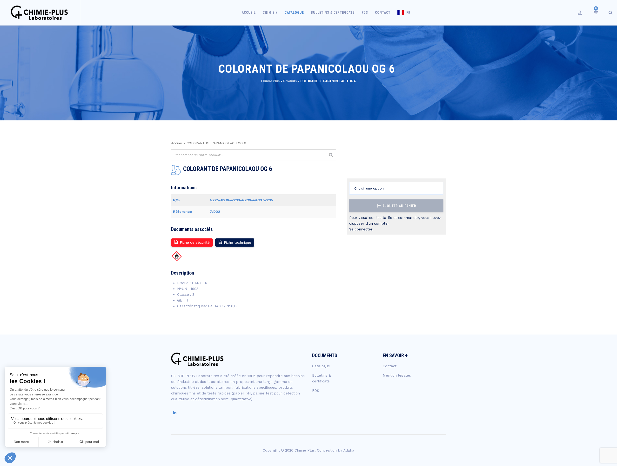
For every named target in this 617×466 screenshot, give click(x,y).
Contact (382, 12)
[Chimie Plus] (39, 12)
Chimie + (270, 12)
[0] (595, 12)
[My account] (580, 12)
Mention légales (397, 375)
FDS (365, 12)
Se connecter (361, 229)
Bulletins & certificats (333, 12)
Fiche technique (237, 242)
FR (408, 12)
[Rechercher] (331, 155)
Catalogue (294, 12)
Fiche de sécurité (195, 242)
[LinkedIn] (174, 412)
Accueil (249, 12)
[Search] (610, 12)
